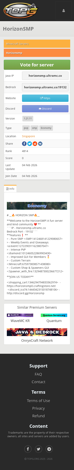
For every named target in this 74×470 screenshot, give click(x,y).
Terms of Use (38, 400)
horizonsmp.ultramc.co (45, 75)
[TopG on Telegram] (49, 449)
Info (11, 188)
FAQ (38, 374)
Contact (38, 381)
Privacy (38, 408)
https (46, 98)
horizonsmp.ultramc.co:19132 (45, 87)
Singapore (28, 136)
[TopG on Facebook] (27, 449)
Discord (46, 108)
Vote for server (37, 64)
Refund (38, 415)
